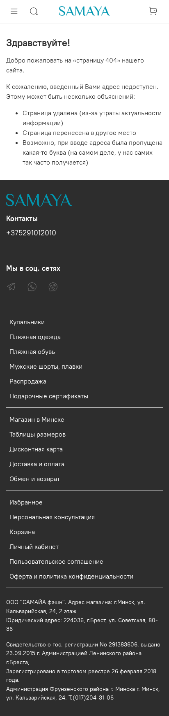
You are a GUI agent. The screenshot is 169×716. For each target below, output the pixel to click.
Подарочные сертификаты (48, 396)
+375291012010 (31, 232)
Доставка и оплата (36, 464)
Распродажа (27, 381)
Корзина (22, 532)
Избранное (26, 502)
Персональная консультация (52, 517)
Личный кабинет (34, 546)
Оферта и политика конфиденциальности (71, 576)
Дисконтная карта (36, 449)
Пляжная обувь (32, 351)
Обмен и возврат (34, 478)
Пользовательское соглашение (56, 561)
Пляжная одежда (35, 336)
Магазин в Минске (36, 419)
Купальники (27, 322)
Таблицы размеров (37, 434)
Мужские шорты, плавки (45, 366)
